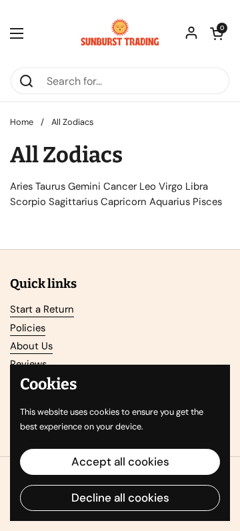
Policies (27, 328)
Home (21, 122)
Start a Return (42, 309)
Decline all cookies (120, 497)
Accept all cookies (120, 461)
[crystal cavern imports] (120, 33)
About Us (31, 346)
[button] (216, 33)
